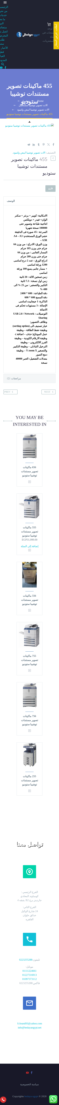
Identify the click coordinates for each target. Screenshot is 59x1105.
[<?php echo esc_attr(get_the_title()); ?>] (29, 482)
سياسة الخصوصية (29, 1084)
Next (47, 392)
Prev (7, 392)
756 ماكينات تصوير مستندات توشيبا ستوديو (29, 720)
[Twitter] (48, 144)
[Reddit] (29, 144)
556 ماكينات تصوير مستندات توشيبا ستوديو (29, 599)
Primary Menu (5, 2)
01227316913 (29, 975)
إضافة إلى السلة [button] (29, 546)
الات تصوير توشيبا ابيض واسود (29, 152)
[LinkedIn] (33, 144)
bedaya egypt (31, 1096)
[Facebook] (5, 67)
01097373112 (29, 979)
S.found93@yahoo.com (29, 1023)
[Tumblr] (38, 144)
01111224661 (29, 970)
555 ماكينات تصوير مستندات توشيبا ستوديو (29, 531)
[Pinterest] (43, 144)
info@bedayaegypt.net (29, 1027)
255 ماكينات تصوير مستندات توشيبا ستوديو (29, 780)
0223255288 (25, 959)
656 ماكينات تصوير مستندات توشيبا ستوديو (29, 471)
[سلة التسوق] (49, 24)
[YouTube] (27, 1072)
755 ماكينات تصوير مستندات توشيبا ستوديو (29, 660)
